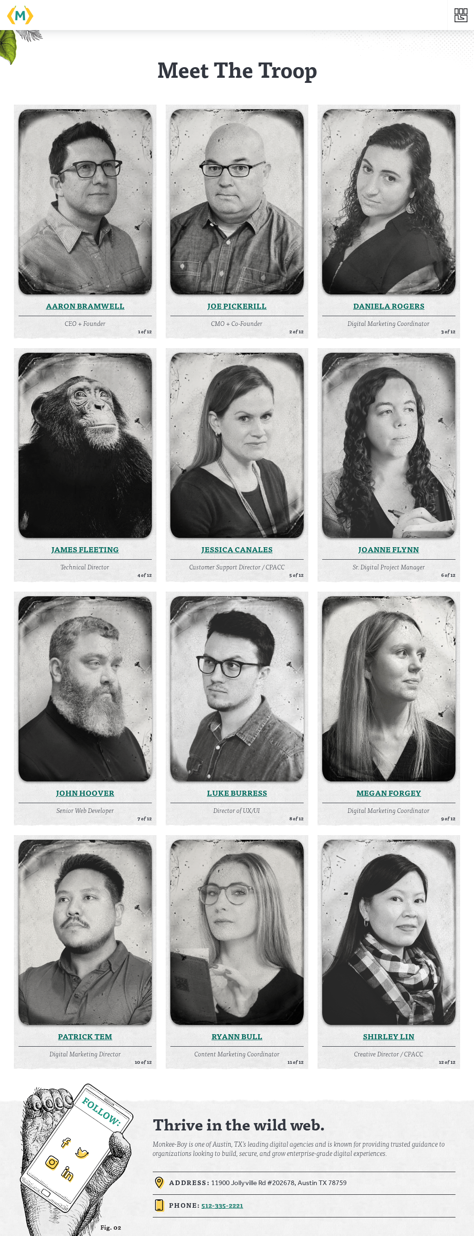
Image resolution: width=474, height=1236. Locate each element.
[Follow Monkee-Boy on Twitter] (81, 1156)
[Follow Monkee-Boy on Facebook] (64, 1145)
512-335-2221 (222, 1205)
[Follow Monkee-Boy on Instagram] (51, 1165)
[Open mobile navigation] (460, 15)
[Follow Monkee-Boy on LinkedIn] (67, 1176)
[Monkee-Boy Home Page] (227, 15)
